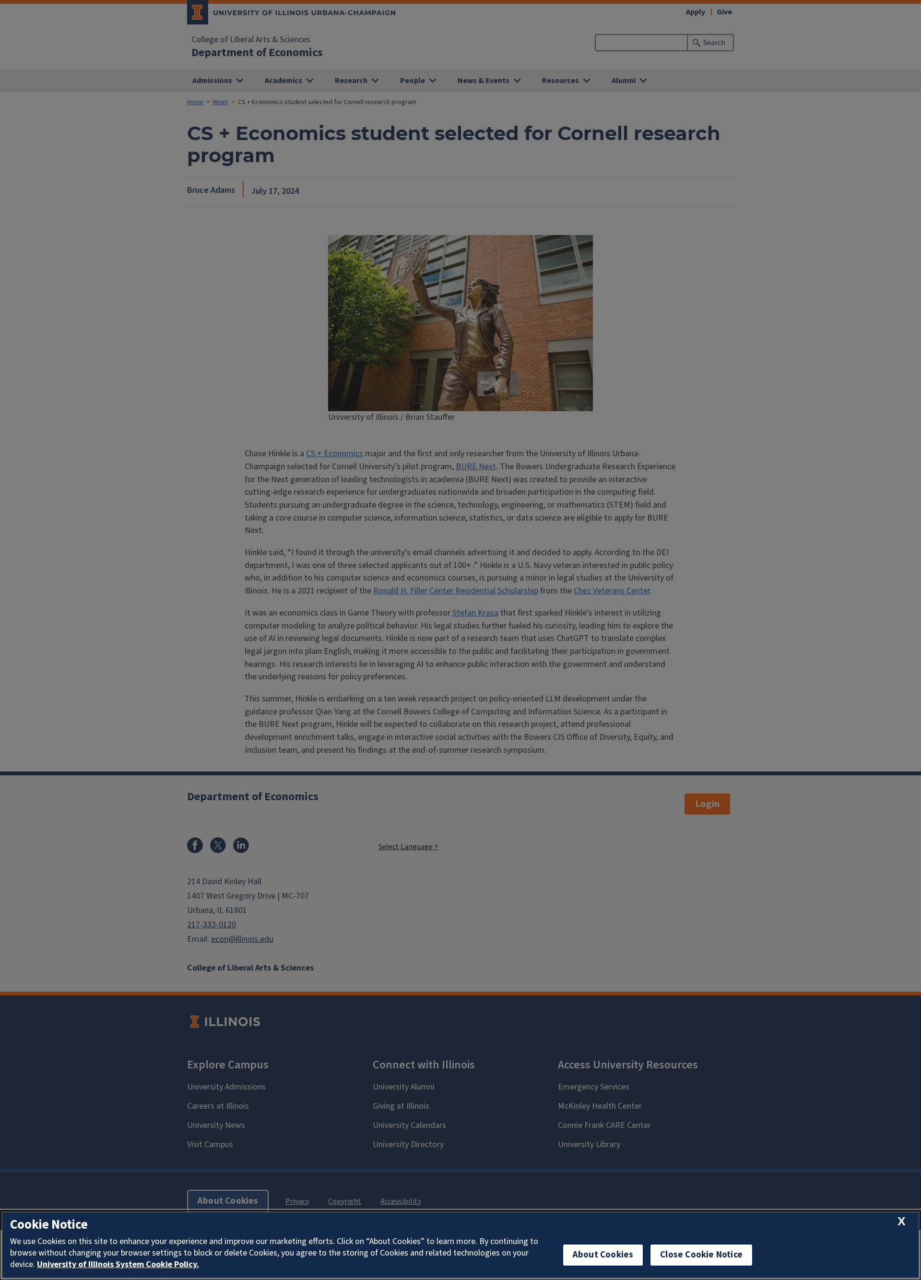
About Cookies (603, 1254)
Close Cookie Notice (701, 1254)
